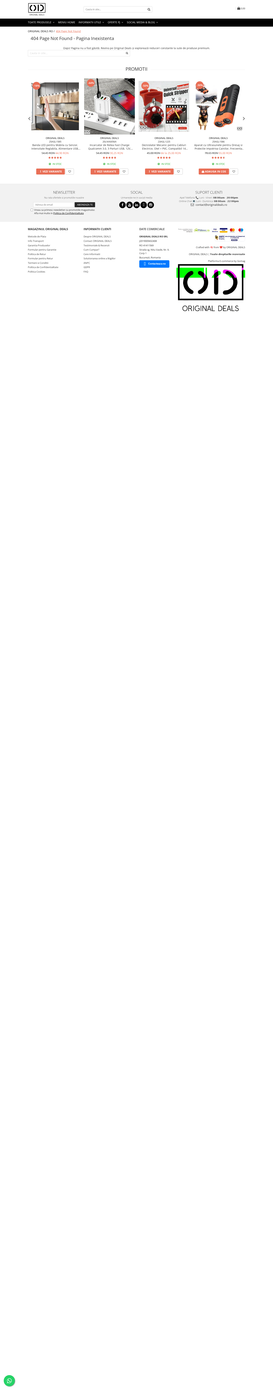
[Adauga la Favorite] (69, 171)
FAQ (86, 271)
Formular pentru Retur (40, 258)
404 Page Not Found (68, 31)
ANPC (87, 263)
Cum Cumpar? (91, 249)
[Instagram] (150, 205)
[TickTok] (143, 205)
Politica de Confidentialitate (68, 213)
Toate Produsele (40, 22)
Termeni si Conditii (38, 263)
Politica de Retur (37, 254)
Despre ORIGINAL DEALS (97, 236)
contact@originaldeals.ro (211, 204)
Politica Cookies (36, 271)
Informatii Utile (90, 22)
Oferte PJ (114, 22)
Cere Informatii (92, 254)
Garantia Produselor (39, 245)
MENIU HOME (66, 22)
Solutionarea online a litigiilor (100, 258)
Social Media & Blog (141, 22)
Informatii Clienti (97, 229)
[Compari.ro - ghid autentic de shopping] (41, 325)
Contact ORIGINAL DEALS (98, 241)
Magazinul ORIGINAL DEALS (48, 229)
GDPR (87, 267)
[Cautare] (149, 9)
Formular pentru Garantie (42, 249)
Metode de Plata (37, 236)
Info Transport (36, 241)
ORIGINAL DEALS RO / (41, 31)
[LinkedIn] (136, 205)
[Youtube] (129, 205)
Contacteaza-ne (157, 263)
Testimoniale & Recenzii (96, 245)
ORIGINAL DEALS (55, 138)
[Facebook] (122, 205)
